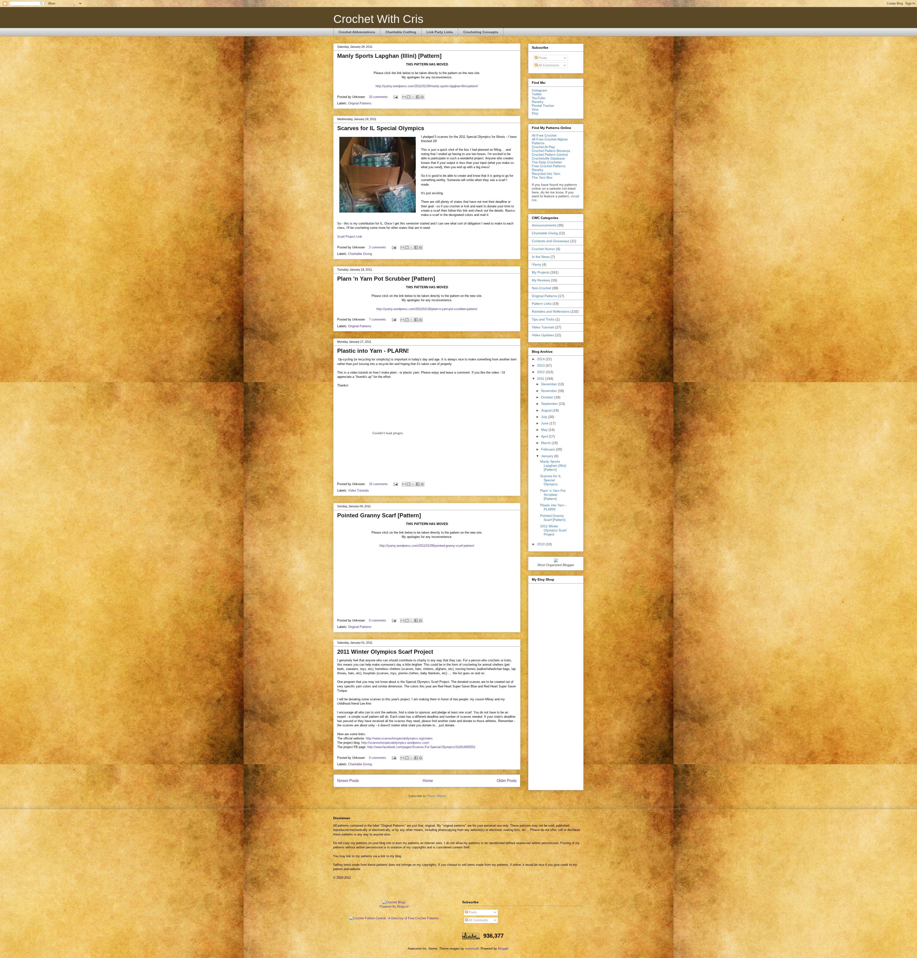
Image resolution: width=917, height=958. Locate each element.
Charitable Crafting (400, 32)
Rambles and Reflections (551, 311)
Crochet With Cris (378, 19)
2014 (541, 359)
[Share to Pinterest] (422, 97)
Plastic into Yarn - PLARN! (373, 351)
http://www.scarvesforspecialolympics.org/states (399, 738)
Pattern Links (542, 303)
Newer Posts (348, 781)
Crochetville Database (548, 158)
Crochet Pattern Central (550, 154)
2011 (541, 378)
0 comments (377, 620)
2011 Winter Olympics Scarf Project (385, 651)
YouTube (538, 98)
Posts (542, 58)
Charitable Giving (360, 254)
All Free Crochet (544, 135)
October (547, 397)
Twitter (537, 94)
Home (428, 781)
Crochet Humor (543, 249)
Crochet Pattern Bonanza (551, 151)
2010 (541, 544)
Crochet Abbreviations (357, 32)
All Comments (548, 65)
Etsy (535, 113)
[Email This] (404, 97)
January (547, 456)
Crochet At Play (543, 147)
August (547, 410)
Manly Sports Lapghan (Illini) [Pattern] (389, 56)
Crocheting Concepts (480, 32)
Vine (535, 109)
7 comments (377, 319)
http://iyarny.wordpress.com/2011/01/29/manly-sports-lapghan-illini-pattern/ (427, 86)
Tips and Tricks (543, 319)
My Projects (540, 272)
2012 (541, 372)
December (549, 384)
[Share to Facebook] (417, 97)
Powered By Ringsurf (394, 906)
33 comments (378, 97)
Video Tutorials (358, 490)
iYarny (536, 264)
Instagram (539, 90)
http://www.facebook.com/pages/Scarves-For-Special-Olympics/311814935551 (421, 747)
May (545, 430)
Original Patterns (359, 103)
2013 (541, 365)
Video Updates (543, 335)
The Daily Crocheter (547, 162)
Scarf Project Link (349, 236)
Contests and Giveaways (550, 241)
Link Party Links (440, 32)
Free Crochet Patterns (548, 166)
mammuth (472, 948)
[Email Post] (395, 97)
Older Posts (507, 781)
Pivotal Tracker (543, 105)
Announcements (544, 225)
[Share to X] (413, 97)
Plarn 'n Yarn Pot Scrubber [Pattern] (386, 278)
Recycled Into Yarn (546, 174)
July (544, 417)
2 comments (377, 247)
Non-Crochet (541, 288)
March (546, 443)
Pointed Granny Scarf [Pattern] (379, 515)
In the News (541, 257)
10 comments (378, 484)
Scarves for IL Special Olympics (380, 128)
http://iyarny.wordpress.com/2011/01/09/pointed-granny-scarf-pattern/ (426, 545)
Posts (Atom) (436, 796)
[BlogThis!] (408, 97)
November (549, 391)
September (550, 404)
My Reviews (541, 280)
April (545, 436)
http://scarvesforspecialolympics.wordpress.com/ (395, 742)
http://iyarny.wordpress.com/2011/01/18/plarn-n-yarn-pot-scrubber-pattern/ (426, 309)
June (545, 423)
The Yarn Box (542, 177)
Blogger (503, 948)
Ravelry (537, 102)
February (548, 449)
